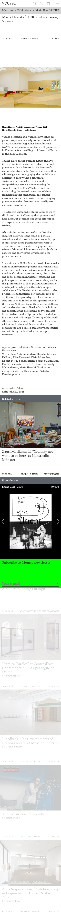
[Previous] (2, 425)
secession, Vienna (15, 388)
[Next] (58, 425)
